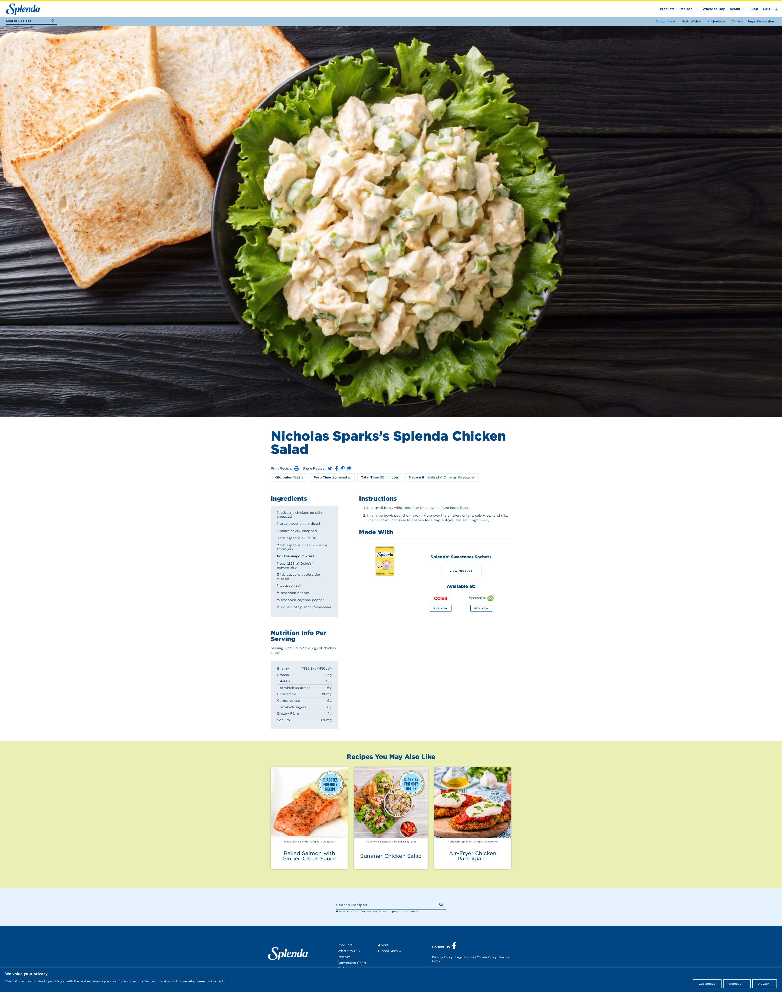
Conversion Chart (351, 963)
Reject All (737, 983)
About (383, 945)
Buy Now (440, 608)
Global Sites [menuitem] (388, 951)
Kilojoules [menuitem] (714, 21)
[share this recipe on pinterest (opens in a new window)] (343, 468)
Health (735, 9)
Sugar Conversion (760, 21)
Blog (754, 9)
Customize (707, 983)
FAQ (766, 9)
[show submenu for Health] (742, 8)
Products (667, 9)
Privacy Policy (442, 957)
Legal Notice (464, 957)
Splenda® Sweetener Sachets (461, 557)
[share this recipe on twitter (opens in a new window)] (329, 468)
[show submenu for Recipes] (695, 8)
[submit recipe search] (54, 21)
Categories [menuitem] (664, 21)
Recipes (686, 9)
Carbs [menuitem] (736, 21)
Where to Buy (714, 9)
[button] (296, 468)
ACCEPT (764, 983)
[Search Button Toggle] (776, 9)
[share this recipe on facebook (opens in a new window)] (336, 468)
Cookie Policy (487, 957)
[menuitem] (760, 21)
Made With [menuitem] (690, 21)
